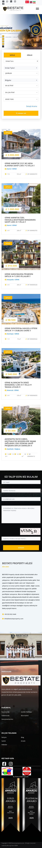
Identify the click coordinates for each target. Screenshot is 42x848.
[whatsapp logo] (7, 2)
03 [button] (3, 41)
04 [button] (3, 44)
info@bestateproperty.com (13, 619)
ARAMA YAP (22, 113)
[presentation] (5, 25)
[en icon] (31, 2)
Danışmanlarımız (7, 719)
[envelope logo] (3, 2)
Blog (22, 737)
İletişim (4, 737)
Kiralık (23, 741)
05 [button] (3, 46)
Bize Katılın (25, 716)
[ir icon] (34, 2)
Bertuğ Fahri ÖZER (12, 845)
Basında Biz (5, 712)
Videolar (4, 745)
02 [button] (3, 39)
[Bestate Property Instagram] (15, 2)
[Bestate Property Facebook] (3, 4)
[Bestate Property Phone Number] (11, 2)
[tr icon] (27, 2)
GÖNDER (21, 548)
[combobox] (21, 68)
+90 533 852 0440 (10, 614)
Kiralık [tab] (29, 55)
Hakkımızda (5, 716)
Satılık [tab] (12, 55)
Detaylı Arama (31, 106)
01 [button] (3, 36)
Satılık (4, 741)
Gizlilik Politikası (26, 712)
